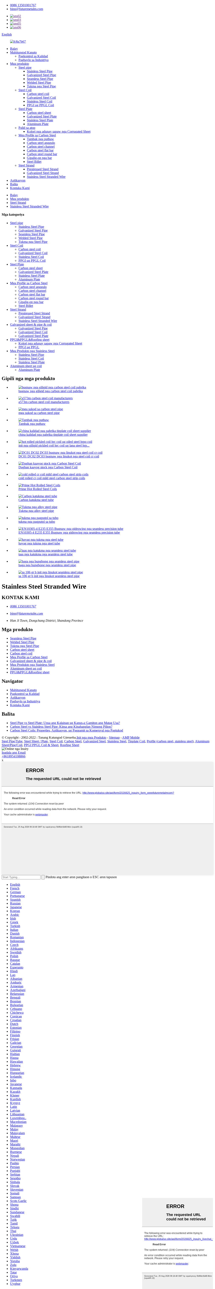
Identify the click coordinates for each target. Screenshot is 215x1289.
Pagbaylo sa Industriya (33, 60)
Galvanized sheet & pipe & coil (31, 324)
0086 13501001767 (23, 5)
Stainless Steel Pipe (39, 71)
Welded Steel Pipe (39, 82)
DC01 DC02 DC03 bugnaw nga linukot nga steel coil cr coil (58, 456)
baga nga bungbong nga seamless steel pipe (47, 565)
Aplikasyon (17, 180)
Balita (14, 184)
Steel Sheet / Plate (36, 741)
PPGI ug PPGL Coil (40, 105)
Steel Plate (25, 109)
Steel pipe (24, 67)
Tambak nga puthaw (40, 139)
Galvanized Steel (94, 741)
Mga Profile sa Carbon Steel (37, 135)
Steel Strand (26, 165)
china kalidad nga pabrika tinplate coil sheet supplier (53, 434)
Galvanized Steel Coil (41, 97)
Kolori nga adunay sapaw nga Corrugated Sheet (58, 131)
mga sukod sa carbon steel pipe (39, 413)
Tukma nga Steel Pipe (41, 86)
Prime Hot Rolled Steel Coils (37, 489)
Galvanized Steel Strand (43, 173)
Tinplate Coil (136, 741)
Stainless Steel (116, 741)
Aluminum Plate (38, 124)
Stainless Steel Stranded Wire (46, 176)
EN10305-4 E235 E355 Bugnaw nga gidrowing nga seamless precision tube (69, 532)
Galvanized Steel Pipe (41, 75)
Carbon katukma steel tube (36, 500)
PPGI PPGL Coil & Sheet (41, 745)
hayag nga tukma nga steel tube (39, 543)
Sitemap (114, 737)
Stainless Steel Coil (39, 101)
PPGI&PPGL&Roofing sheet (29, 339)
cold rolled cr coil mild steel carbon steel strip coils (51, 478)
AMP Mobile (131, 737)
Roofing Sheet (69, 745)
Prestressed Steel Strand (42, 169)
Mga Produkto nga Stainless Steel (32, 351)
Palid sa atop (26, 127)
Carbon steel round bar (42, 154)
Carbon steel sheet (39, 112)
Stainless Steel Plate (40, 120)
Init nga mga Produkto (91, 737)
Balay (14, 48)
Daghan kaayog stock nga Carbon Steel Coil (47, 467)
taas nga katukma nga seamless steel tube (45, 554)
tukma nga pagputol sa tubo (36, 521)
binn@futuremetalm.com (26, 9)
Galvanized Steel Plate (42, 116)
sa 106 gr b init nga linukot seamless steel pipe (49, 576)
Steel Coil (24, 90)
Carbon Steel (72, 741)
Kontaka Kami (20, 188)
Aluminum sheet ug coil (26, 366)
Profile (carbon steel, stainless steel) (170, 741)
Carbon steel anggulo (41, 143)
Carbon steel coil (38, 94)
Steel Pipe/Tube (12, 741)
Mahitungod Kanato (23, 52)
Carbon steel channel (41, 146)
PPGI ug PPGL (28, 347)
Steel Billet (34, 161)
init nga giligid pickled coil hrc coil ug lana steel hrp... (53, 445)
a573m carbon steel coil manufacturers (43, 402)
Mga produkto (19, 63)
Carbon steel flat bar (40, 150)
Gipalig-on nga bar (39, 158)
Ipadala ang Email (14, 752)
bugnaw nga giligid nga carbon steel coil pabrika (50, 391)
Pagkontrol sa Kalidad (33, 56)
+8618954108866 (13, 756)
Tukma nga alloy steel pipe (36, 511)
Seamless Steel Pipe (40, 79)
